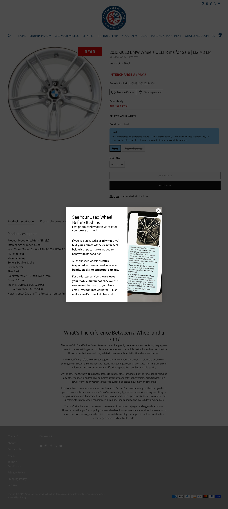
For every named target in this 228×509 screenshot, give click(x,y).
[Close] (158, 210)
